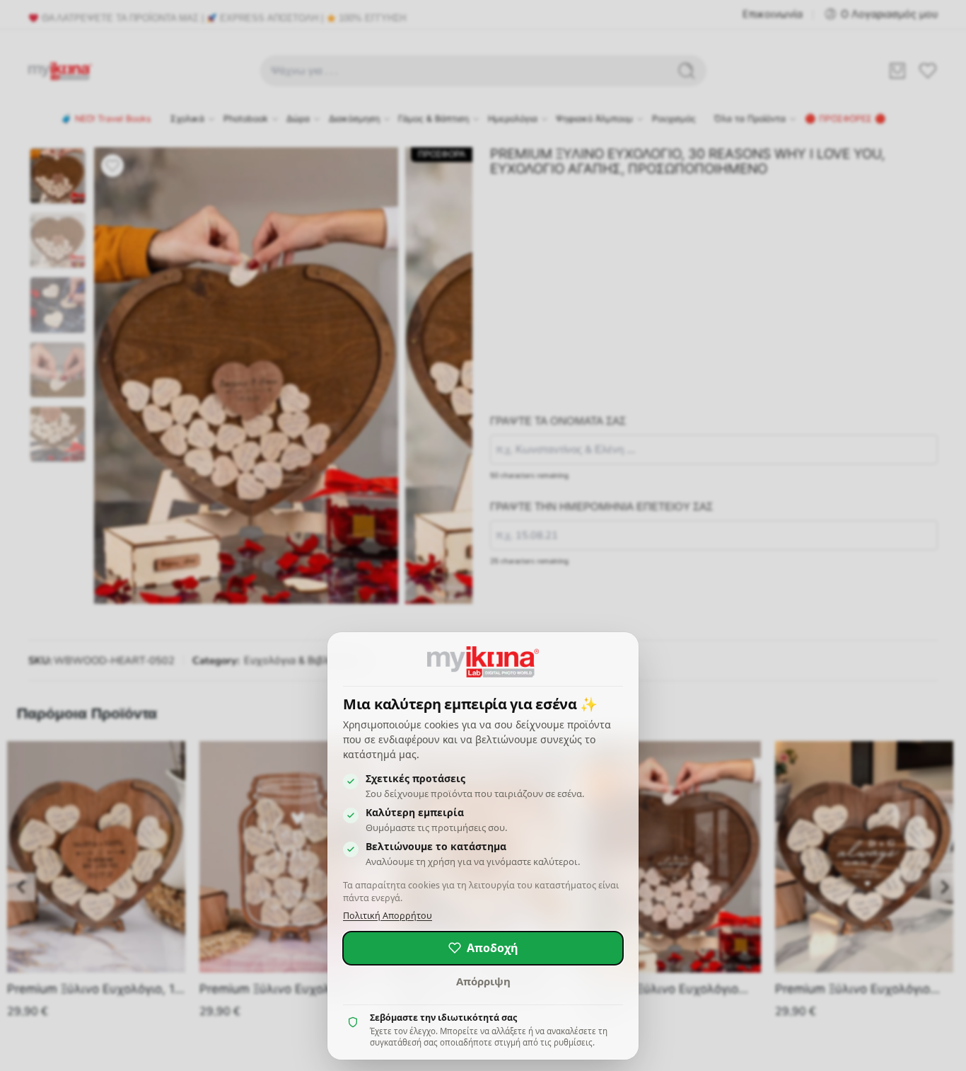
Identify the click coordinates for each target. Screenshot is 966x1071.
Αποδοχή (492, 948)
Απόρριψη (483, 981)
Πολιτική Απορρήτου (387, 916)
